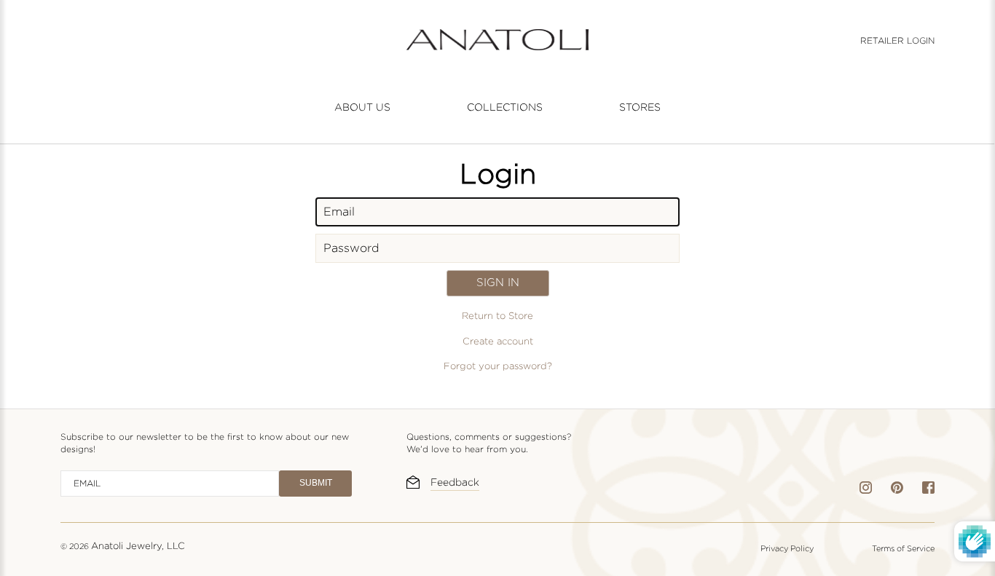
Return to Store (497, 316)
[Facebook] (928, 490)
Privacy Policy (787, 548)
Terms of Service (903, 548)
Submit (315, 483)
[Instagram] (866, 490)
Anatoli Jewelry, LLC (138, 545)
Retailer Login (897, 40)
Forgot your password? (498, 366)
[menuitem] (362, 107)
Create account (498, 341)
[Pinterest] (897, 490)
